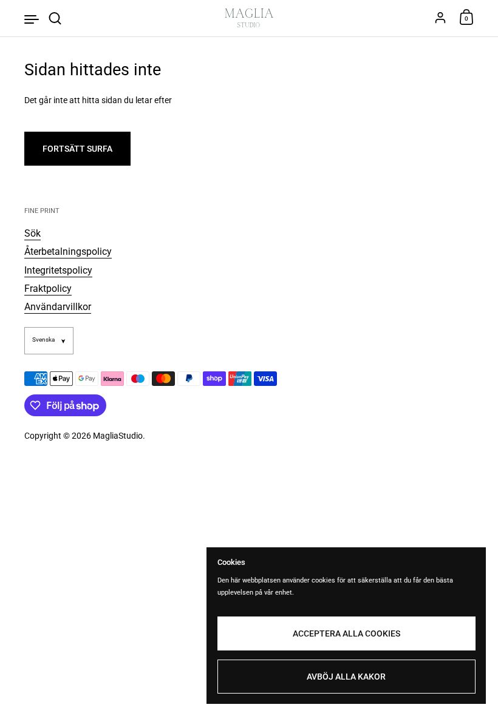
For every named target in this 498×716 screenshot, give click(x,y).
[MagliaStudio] (249, 18)
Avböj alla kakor (346, 676)
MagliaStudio (118, 436)
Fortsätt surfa (77, 149)
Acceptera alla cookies (346, 633)
